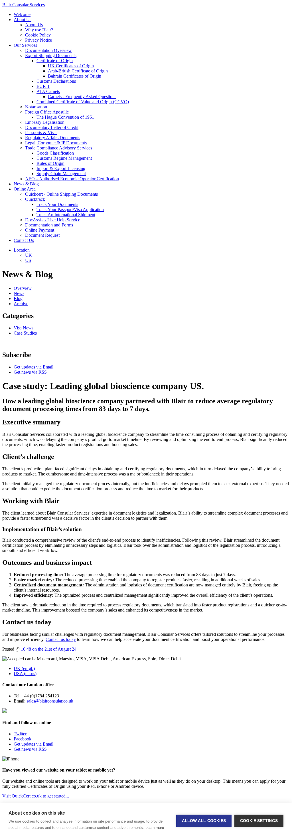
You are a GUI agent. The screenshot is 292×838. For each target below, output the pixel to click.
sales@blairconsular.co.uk (50, 701)
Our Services (25, 45)
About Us (22, 19)
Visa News (23, 327)
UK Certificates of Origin (71, 65)
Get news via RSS (30, 372)
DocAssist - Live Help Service (52, 219)
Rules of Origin (50, 163)
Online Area (25, 189)
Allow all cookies (204, 821)
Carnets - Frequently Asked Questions (82, 96)
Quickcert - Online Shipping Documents (61, 194)
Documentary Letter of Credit (51, 127)
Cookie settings (259, 821)
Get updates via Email (33, 367)
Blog (18, 298)
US (28, 260)
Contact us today (61, 639)
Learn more (154, 827)
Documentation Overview (48, 50)
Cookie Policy (38, 35)
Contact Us (24, 240)
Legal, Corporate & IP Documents (56, 142)
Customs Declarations (56, 81)
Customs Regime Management (64, 158)
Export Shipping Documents (50, 55)
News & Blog (26, 183)
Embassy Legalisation (44, 122)
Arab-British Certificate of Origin (78, 70)
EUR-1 (43, 86)
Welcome (22, 14)
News (19, 293)
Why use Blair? (39, 29)
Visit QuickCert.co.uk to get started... (35, 796)
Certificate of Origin (54, 60)
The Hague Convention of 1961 (65, 117)
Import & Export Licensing (60, 168)
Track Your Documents (57, 204)
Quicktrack (35, 199)
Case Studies (25, 333)
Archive (21, 303)
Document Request (42, 235)
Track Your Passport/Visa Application (70, 209)
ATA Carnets (48, 91)
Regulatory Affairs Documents (52, 137)
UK (28, 255)
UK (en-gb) (24, 668)
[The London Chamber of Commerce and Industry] (4, 711)
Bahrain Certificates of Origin (74, 76)
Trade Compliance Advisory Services (58, 147)
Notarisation (36, 106)
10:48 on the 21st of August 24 (48, 649)
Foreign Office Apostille (47, 112)
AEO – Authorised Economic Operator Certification (72, 178)
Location (22, 250)
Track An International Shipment (65, 214)
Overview (23, 288)
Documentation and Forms (49, 224)
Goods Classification (55, 153)
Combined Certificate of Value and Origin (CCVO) (82, 101)
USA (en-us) (25, 673)
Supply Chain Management (61, 173)
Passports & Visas (41, 132)
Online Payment (39, 230)
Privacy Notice (38, 40)
